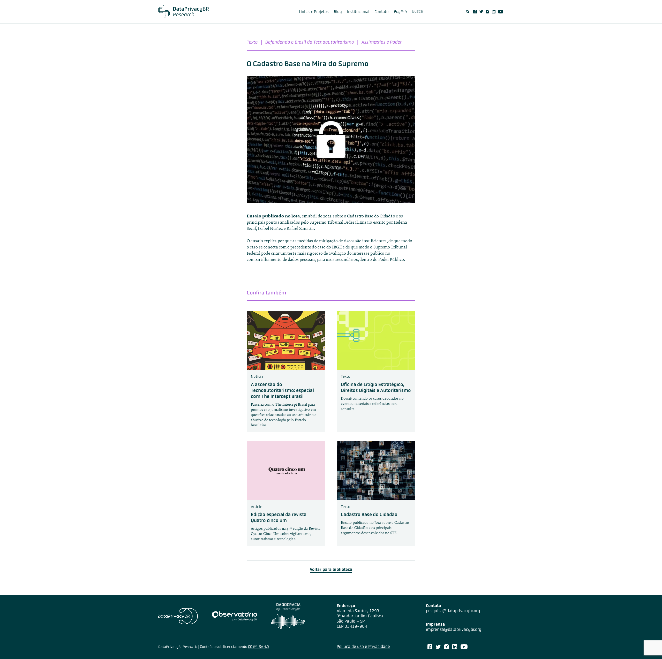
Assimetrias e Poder (381, 42)
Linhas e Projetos (314, 11)
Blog (338, 11)
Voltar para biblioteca (331, 569)
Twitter (481, 12)
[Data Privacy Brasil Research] (183, 11)
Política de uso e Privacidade (363, 646)
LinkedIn (494, 12)
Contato (381, 11)
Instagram (487, 12)
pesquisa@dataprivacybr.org (453, 610)
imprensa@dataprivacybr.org (454, 629)
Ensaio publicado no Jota (273, 216)
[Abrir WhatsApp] (649, 646)
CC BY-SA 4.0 (258, 647)
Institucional (358, 11)
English (400, 11)
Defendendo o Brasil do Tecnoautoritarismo (309, 42)
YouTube (501, 12)
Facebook (475, 12)
